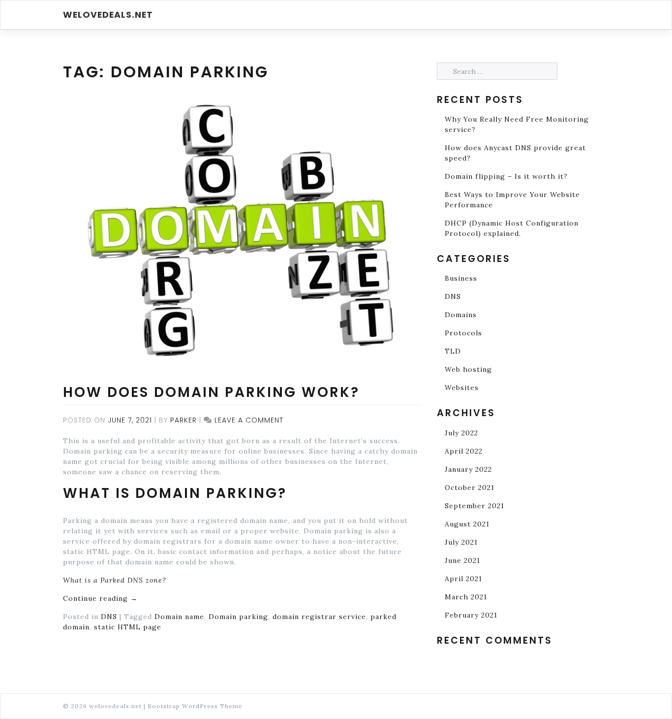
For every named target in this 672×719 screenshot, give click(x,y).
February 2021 (471, 615)
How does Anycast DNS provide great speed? (515, 153)
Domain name (179, 616)
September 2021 (474, 505)
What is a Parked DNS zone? (114, 580)
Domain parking (238, 616)
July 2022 (461, 432)
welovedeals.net (108, 15)
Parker (183, 420)
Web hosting (468, 369)
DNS (109, 616)
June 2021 (462, 560)
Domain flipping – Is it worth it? (506, 176)
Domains (461, 314)
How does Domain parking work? (211, 392)
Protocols (463, 332)
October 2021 (469, 487)
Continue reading (100, 598)
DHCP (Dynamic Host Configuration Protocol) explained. (512, 228)
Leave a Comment (248, 420)
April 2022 (464, 451)
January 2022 (468, 469)
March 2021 (466, 596)
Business (461, 278)
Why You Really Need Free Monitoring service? (517, 124)
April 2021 (463, 578)
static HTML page (127, 626)
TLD (453, 351)
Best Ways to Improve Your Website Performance (512, 199)
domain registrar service (319, 616)
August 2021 (467, 524)
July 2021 (461, 542)
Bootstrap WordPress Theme (195, 706)
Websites (462, 387)
